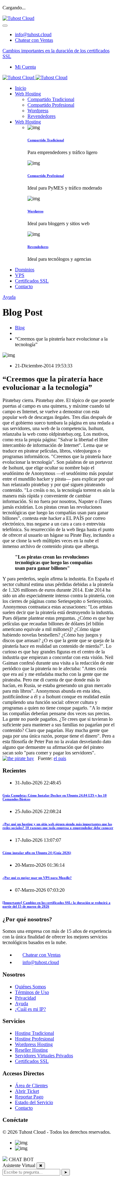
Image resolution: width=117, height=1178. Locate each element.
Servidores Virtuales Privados (44, 1055)
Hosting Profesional (34, 1038)
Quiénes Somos (30, 986)
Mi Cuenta (25, 67)
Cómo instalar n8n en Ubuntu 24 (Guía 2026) (36, 853)
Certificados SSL (32, 281)
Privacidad (25, 998)
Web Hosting (28, 93)
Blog (20, 327)
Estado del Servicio (34, 1102)
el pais (60, 758)
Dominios (24, 269)
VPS (19, 275)
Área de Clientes (31, 1085)
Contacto (24, 286)
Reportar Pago (29, 1096)
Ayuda (9, 297)
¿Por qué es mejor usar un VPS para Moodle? (37, 878)
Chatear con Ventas (34, 40)
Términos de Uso (32, 992)
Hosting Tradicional (34, 1033)
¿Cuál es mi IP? (30, 1009)
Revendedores (41, 116)
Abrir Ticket (27, 1091)
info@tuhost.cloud (33, 34)
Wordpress (37, 110)
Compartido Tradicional (50, 99)
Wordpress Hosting (34, 1044)
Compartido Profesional (50, 105)
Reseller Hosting (31, 1050)
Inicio (20, 88)
